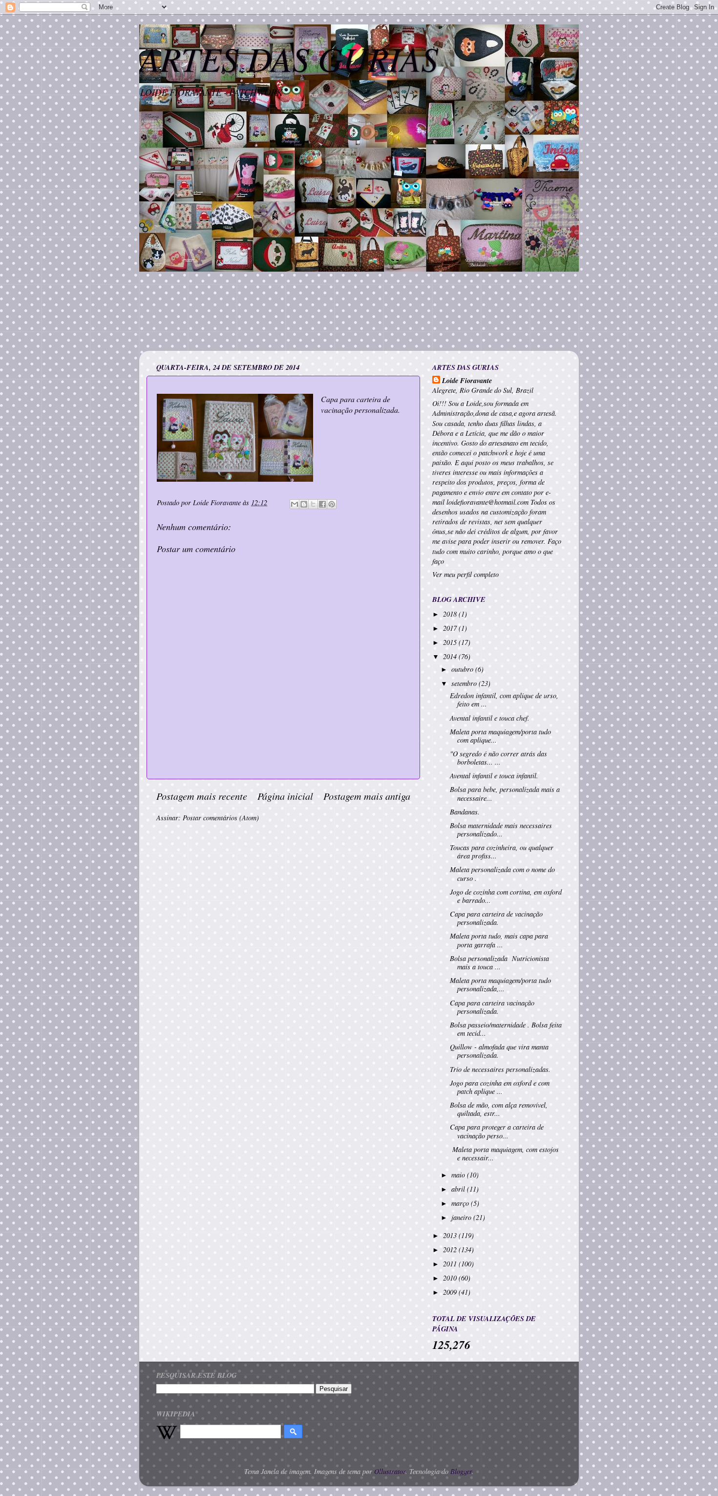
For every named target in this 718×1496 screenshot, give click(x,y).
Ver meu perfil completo (465, 574)
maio (459, 1174)
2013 (451, 1235)
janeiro (462, 1217)
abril (459, 1189)
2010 (451, 1277)
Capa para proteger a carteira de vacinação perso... (497, 1131)
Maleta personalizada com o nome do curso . (502, 873)
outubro (463, 669)
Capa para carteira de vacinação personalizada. (496, 918)
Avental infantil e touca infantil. (494, 775)
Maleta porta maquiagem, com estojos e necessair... (504, 1153)
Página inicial (285, 795)
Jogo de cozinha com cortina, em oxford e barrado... (506, 896)
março (461, 1203)
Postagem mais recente (201, 795)
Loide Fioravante (467, 380)
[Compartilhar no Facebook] (322, 504)
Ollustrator (389, 1471)
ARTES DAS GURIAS (288, 58)
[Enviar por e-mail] (294, 504)
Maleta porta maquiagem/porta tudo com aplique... (500, 736)
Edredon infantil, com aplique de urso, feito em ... (504, 699)
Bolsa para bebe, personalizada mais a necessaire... (505, 793)
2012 (451, 1249)
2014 (451, 656)
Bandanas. (465, 811)
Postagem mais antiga (366, 795)
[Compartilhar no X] (313, 504)
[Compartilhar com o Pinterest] (332, 504)
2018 (451, 614)
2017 (451, 628)
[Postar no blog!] (304, 504)
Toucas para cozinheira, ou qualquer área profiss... (501, 851)
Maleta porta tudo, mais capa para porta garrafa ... (499, 940)
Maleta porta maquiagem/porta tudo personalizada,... (500, 984)
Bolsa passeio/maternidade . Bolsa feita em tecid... (506, 1029)
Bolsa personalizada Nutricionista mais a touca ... (499, 962)
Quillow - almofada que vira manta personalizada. (499, 1051)
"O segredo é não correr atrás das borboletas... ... (498, 758)
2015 (451, 642)
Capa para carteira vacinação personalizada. (492, 1007)
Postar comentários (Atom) (221, 817)
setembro (465, 683)
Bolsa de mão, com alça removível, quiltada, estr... (499, 1109)
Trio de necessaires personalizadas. (500, 1069)
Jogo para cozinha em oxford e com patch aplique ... (499, 1087)
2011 (451, 1263)
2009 (451, 1292)
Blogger (461, 1471)
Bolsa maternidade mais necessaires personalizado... (501, 829)
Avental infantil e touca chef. (489, 718)
